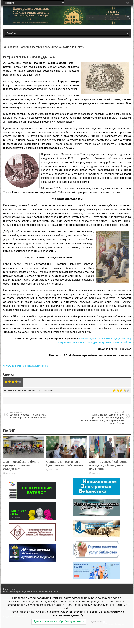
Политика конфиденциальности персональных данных (30, 591)
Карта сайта (9, 589)
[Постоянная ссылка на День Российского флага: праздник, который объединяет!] (23, 457)
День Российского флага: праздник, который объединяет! (21, 465)
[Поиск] (128, 17)
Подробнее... (96, 621)
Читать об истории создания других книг (26, 365)
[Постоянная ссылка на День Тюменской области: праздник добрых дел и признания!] (109, 457)
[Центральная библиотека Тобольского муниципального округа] (27, 20)
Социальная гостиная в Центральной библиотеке (64, 463)
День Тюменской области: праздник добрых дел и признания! (108, 465)
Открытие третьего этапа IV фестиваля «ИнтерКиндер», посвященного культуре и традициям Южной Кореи (102, 417)
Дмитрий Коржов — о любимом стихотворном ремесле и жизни (28, 415)
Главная (12, 46)
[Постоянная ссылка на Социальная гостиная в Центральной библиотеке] (66, 457)
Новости (24, 46)
